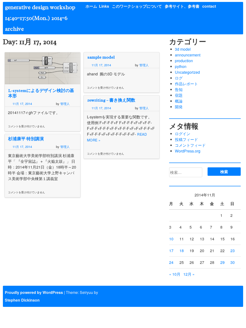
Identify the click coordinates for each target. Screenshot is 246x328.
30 (232, 262)
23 (232, 250)
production (184, 60)
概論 (179, 101)
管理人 (65, 103)
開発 (179, 106)
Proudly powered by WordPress (34, 292)
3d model (183, 49)
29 (222, 262)
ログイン (182, 133)
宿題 (179, 95)
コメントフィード (190, 145)
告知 (179, 89)
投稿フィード (186, 139)
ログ (179, 78)
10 (171, 239)
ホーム (91, 6)
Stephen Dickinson (22, 300)
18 (181, 250)
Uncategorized (187, 72)
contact (209, 6)
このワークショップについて (137, 6)
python (180, 66)
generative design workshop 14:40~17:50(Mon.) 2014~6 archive (43, 18)
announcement (187, 55)
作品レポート (186, 83)
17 (171, 250)
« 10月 (174, 274)
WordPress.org (187, 151)
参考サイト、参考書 (182, 6)
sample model (101, 57)
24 (171, 262)
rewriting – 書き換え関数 (111, 100)
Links (104, 6)
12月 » (189, 274)
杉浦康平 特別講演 (26, 138)
